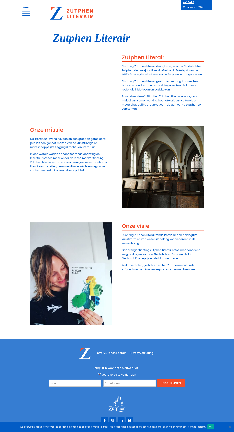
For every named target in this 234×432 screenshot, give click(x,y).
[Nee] (229, 427)
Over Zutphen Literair (111, 353)
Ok (210, 426)
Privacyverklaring (141, 353)
